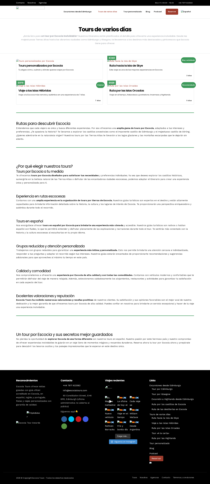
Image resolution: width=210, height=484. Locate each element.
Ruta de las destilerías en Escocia (169, 409)
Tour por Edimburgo (162, 389)
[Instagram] (85, 419)
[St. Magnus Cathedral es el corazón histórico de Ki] (110, 401)
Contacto (20, 3)
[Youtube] (78, 419)
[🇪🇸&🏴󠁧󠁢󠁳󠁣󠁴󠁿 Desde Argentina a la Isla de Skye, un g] (135, 426)
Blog (148, 11)
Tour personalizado (132, 11)
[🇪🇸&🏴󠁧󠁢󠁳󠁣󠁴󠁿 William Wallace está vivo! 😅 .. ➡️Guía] (135, 413)
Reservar (172, 11)
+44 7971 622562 (185, 3)
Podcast (158, 11)
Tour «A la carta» (160, 433)
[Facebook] (64, 419)
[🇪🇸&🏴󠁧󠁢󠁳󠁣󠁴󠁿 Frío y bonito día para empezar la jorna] (122, 426)
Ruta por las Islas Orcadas (166, 428)
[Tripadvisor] (64, 426)
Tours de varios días (107, 11)
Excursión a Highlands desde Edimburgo (173, 399)
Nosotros (31, 3)
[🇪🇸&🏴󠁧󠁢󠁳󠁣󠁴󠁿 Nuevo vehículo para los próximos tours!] (110, 413)
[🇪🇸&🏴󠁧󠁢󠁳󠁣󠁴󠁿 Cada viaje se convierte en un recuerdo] (135, 401)
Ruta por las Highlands (164, 438)
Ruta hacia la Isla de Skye (165, 418)
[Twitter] (71, 419)
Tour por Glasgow (161, 394)
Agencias (43, 3)
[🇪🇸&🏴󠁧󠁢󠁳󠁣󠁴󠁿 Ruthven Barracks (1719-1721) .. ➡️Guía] (110, 426)
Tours (134, 477)
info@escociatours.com (75, 390)
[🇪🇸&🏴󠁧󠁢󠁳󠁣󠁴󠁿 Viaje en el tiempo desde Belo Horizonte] (122, 413)
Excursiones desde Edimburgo (78, 11)
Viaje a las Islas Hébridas (165, 423)
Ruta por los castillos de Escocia (169, 404)
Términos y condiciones (183, 477)
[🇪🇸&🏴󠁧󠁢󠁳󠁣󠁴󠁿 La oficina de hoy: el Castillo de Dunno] (122, 401)
